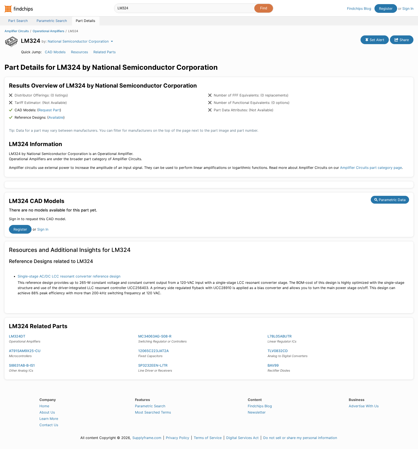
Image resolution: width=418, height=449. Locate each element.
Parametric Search (150, 406)
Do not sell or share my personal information (300, 438)
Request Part (49, 110)
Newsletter (257, 412)
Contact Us (48, 425)
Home (44, 406)
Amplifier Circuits (17, 31)
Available (56, 117)
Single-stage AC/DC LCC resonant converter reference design (69, 276)
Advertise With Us (364, 406)
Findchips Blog (359, 8)
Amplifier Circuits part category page (371, 167)
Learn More (48, 418)
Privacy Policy (177, 438)
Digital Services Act (242, 438)
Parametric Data (392, 200)
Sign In (407, 8)
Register (386, 8)
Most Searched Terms (153, 412)
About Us (47, 412)
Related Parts (104, 52)
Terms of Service (208, 438)
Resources (79, 52)
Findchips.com (19, 9)
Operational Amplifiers (48, 31)
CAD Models (55, 52)
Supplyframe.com (146, 438)
